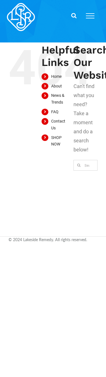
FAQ (55, 112)
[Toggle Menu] (90, 15)
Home (56, 76)
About (56, 86)
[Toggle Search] (74, 15)
